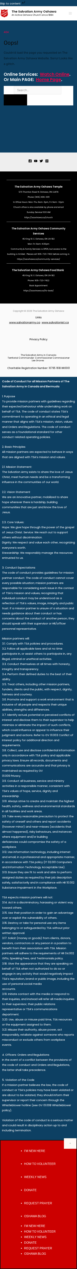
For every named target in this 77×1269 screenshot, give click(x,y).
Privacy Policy (38, 339)
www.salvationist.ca (55, 322)
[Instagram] (47, 161)
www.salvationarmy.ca (24, 322)
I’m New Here (34, 1151)
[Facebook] (30, 161)
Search (8, 90)
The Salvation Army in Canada (38, 355)
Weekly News (35, 1177)
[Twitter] (41, 161)
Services (38, 233)
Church (17, 207)
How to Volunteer (40, 1163)
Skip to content (10, 3)
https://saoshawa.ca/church (38, 217)
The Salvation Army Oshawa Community (38, 228)
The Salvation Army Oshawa (34, 11)
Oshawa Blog (35, 1216)
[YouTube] (35, 161)
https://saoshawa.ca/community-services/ (38, 259)
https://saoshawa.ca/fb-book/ (38, 290)
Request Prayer (38, 1203)
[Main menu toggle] (70, 13)
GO (15, 99)
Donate (30, 1190)
